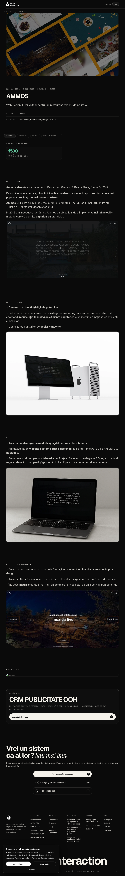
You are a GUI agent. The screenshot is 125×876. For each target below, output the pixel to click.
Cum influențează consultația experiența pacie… (74, 830)
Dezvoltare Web (37, 837)
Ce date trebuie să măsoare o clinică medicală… (74, 822)
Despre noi (53, 820)
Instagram (108, 820)
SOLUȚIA (35, 136)
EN (110, 4)
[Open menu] (115, 4)
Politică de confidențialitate (79, 871)
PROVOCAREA (23, 136)
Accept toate (18, 864)
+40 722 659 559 (93, 825)
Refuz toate (44, 864)
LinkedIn (107, 823)
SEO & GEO (35, 823)
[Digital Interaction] (12, 4)
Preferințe (31, 869)
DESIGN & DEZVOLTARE (51, 136)
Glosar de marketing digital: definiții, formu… (74, 839)
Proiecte (52, 823)
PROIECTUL (10, 136)
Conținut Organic (37, 830)
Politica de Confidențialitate (43, 858)
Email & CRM (35, 827)
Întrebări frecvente (53, 831)
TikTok (107, 827)
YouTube (107, 830)
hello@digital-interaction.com (92, 821)
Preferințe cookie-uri (108, 871)
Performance (36, 820)
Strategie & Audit (37, 834)
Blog (51, 827)
